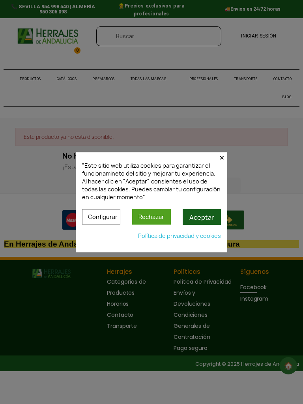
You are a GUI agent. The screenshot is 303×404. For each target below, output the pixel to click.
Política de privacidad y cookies (179, 235)
